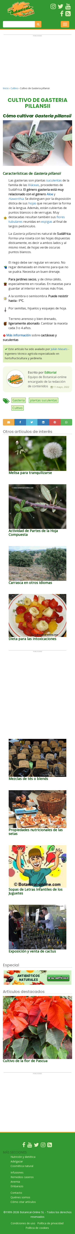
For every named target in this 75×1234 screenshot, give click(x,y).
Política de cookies (37, 1228)
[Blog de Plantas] (49, 1146)
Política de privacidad (50, 1223)
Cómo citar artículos (23, 1202)
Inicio (6, 88)
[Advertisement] (37, 62)
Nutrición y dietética (23, 1157)
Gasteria (18, 400)
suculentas (54, 180)
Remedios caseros (22, 1177)
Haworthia (16, 199)
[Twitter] (36, 1146)
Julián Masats (59, 349)
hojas (32, 203)
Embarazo (17, 1186)
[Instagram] (43, 1146)
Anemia (15, 1181)
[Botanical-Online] (21, 9)
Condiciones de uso (23, 1223)
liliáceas (33, 185)
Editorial (50, 372)
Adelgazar (17, 1161)
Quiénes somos (20, 1197)
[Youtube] (29, 1146)
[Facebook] (23, 1146)
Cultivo (14, 88)
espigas (46, 222)
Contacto (16, 1192)
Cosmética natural (22, 1166)
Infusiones (17, 1172)
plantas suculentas (43, 400)
